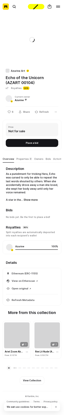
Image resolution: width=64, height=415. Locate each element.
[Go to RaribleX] (36, 6)
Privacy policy (50, 401)
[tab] (8, 159)
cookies (24, 406)
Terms (36, 401)
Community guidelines (18, 401)
